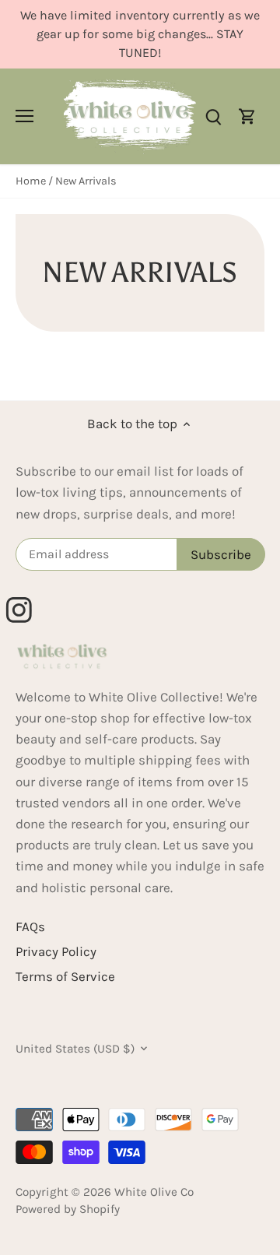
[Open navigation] (24, 116)
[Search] (213, 116)
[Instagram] (26, 603)
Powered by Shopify (68, 1209)
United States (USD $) (75, 1049)
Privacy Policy (56, 951)
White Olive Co (154, 1192)
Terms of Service (65, 976)
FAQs (30, 926)
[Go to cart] (247, 116)
